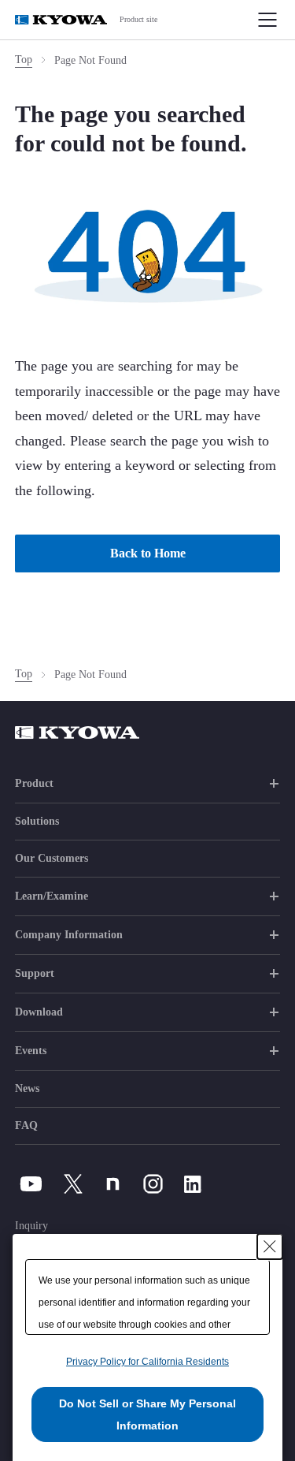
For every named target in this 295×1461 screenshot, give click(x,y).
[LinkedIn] (193, 1184)
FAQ (26, 1125)
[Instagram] (153, 1184)
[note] (113, 1184)
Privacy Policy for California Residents (147, 1361)
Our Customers (51, 858)
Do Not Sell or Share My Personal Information (147, 1414)
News (27, 1088)
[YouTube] (31, 1184)
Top (23, 59)
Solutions (37, 821)
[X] (73, 1184)
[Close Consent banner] (269, 1246)
